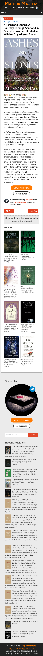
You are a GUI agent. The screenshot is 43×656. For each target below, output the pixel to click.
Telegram (29, 200)
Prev (10, 211)
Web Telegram (20, 202)
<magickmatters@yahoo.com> (21, 648)
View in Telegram (21, 188)
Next (32, 211)
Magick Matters (12, 22)
